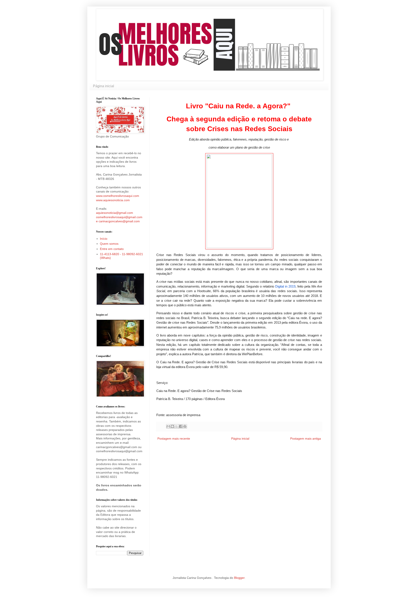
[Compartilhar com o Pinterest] (185, 426)
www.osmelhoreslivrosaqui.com (117, 196)
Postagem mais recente (173, 438)
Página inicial (103, 86)
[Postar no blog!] (172, 426)
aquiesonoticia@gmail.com (114, 212)
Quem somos (109, 243)
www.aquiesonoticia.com (113, 200)
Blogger (239, 577)
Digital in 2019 (284, 286)
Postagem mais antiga (305, 438)
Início (103, 238)
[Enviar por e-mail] (168, 426)
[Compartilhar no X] (176, 426)
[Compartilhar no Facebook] (181, 426)
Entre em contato (112, 249)
